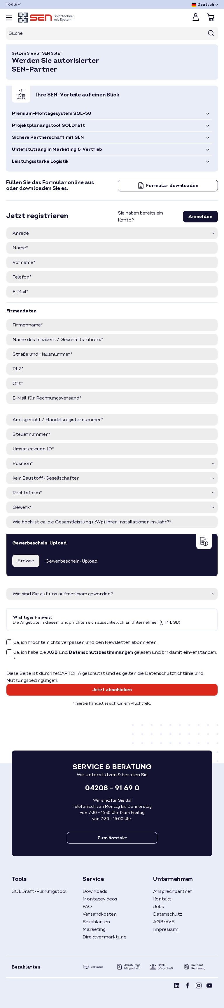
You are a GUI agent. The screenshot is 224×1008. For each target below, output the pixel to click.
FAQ (87, 907)
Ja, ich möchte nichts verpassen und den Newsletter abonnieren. (85, 642)
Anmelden (200, 216)
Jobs (158, 907)
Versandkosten (100, 914)
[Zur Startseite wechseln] (100, 18)
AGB (52, 652)
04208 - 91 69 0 (112, 788)
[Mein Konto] (195, 19)
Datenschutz (167, 914)
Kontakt (162, 899)
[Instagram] (199, 986)
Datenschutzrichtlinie (169, 673)
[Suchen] (211, 33)
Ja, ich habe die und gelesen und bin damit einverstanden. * (115, 655)
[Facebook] (187, 986)
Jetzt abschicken (112, 690)
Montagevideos (100, 899)
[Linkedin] (177, 986)
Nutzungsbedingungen (31, 680)
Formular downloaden (171, 186)
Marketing (94, 929)
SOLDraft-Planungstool (39, 891)
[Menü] (9, 18)
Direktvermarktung (104, 937)
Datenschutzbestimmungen (101, 652)
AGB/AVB (164, 922)
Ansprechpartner (172, 891)
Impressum (165, 929)
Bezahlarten (96, 922)
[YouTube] (209, 986)
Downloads (95, 891)
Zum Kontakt (112, 838)
